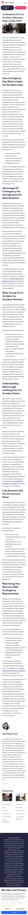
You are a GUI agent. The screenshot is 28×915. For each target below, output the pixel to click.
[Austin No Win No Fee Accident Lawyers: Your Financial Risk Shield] (7, 794)
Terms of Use (12, 902)
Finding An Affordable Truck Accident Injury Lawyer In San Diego (20, 810)
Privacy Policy (4, 902)
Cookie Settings (20, 908)
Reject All (7, 908)
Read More (5, 783)
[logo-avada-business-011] (7, 1)
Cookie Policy (20, 902)
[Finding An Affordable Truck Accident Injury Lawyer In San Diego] (21, 794)
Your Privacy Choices (6, 905)
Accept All (14, 912)
